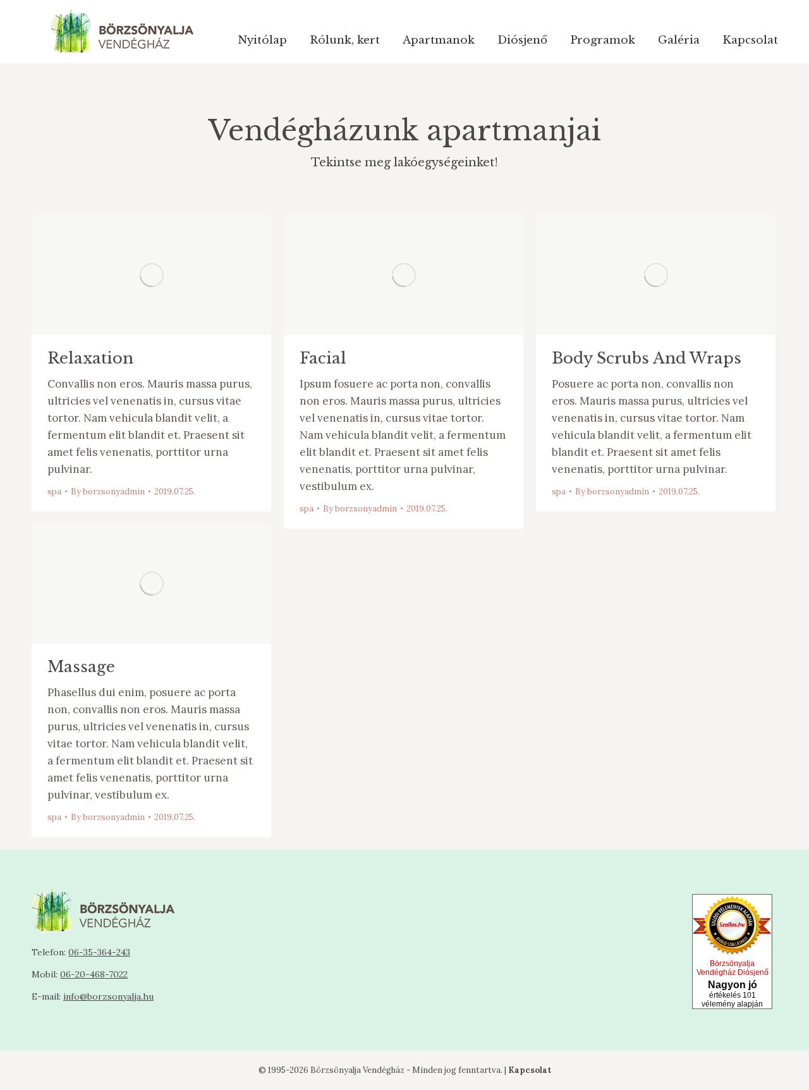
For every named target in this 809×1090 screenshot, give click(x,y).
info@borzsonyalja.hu (108, 996)
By (108, 491)
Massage (81, 667)
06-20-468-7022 (94, 974)
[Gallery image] (656, 275)
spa (54, 491)
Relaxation (90, 358)
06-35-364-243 (99, 952)
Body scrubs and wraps (646, 358)
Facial (323, 358)
